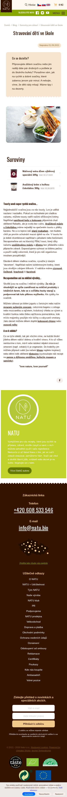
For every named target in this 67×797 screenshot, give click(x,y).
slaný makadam (40, 231)
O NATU (33, 579)
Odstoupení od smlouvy (33, 648)
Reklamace (33, 653)
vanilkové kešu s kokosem (28, 220)
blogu (40, 350)
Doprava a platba (33, 627)
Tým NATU (34, 590)
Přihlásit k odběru (33, 723)
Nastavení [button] (59, 794)
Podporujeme (33, 611)
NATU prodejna (33, 616)
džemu (39, 245)
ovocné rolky (10, 324)
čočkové (7, 272)
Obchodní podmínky (33, 632)
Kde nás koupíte (33, 669)
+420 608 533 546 (33, 510)
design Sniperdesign (41, 750)
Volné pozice (33, 680)
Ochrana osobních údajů (33, 637)
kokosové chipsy (46, 321)
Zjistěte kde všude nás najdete (33, 563)
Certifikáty (33, 659)
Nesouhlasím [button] (44, 794)
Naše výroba (33, 595)
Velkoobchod (34, 621)
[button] (59, 380)
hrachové (18, 272)
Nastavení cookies (39, 747)
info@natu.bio (33, 528)
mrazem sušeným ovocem (17, 307)
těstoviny (34, 354)
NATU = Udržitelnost (33, 584)
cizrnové (57, 268)
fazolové (30, 272)
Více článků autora (19, 470)
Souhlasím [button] (29, 794)
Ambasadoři (33, 675)
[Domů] (6, 5)
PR (33, 605)
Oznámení (33, 643)
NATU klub (33, 600)
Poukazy (33, 664)
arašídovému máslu (22, 245)
